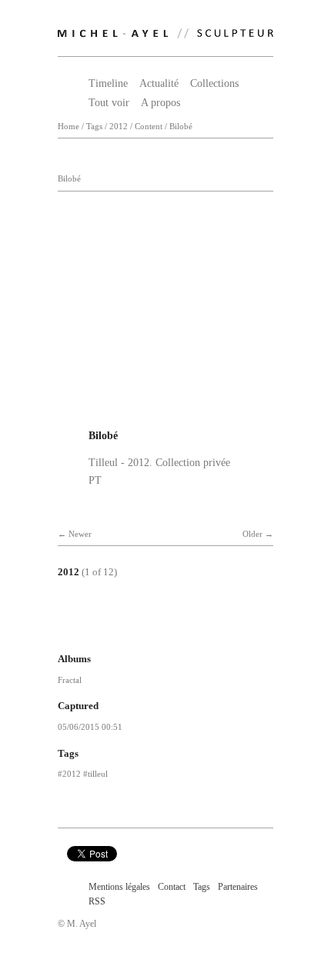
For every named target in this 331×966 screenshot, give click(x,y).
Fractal (70, 680)
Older (252, 534)
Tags (94, 126)
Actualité (159, 83)
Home (68, 126)
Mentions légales (119, 886)
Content (148, 126)
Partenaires (238, 886)
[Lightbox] (165, 415)
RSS (97, 901)
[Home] (165, 30)
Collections (214, 83)
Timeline (108, 83)
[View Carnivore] (162, 628)
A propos (160, 102)
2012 (118, 126)
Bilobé (180, 126)
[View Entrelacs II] (213, 628)
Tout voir (109, 102)
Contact (172, 886)
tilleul (98, 773)
